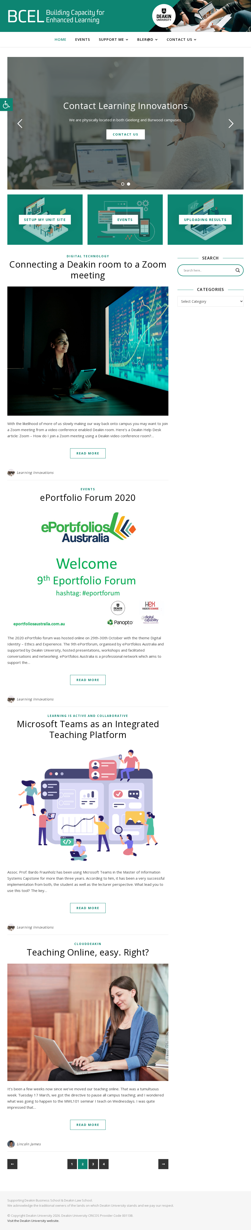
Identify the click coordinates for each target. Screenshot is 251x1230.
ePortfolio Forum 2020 (88, 498)
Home (60, 39)
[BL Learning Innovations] (56, 16)
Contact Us (179, 39)
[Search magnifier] (237, 270)
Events (82, 39)
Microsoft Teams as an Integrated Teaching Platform (88, 729)
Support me (111, 39)
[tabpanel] (125, 123)
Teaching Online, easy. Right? (88, 952)
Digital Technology (88, 256)
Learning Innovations (125, 106)
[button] (6, 104)
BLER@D (145, 39)
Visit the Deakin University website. (33, 1220)
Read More (87, 453)
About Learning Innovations (125, 134)
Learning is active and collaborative (88, 716)
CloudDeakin (87, 944)
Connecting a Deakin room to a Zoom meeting (87, 269)
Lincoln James (29, 1144)
